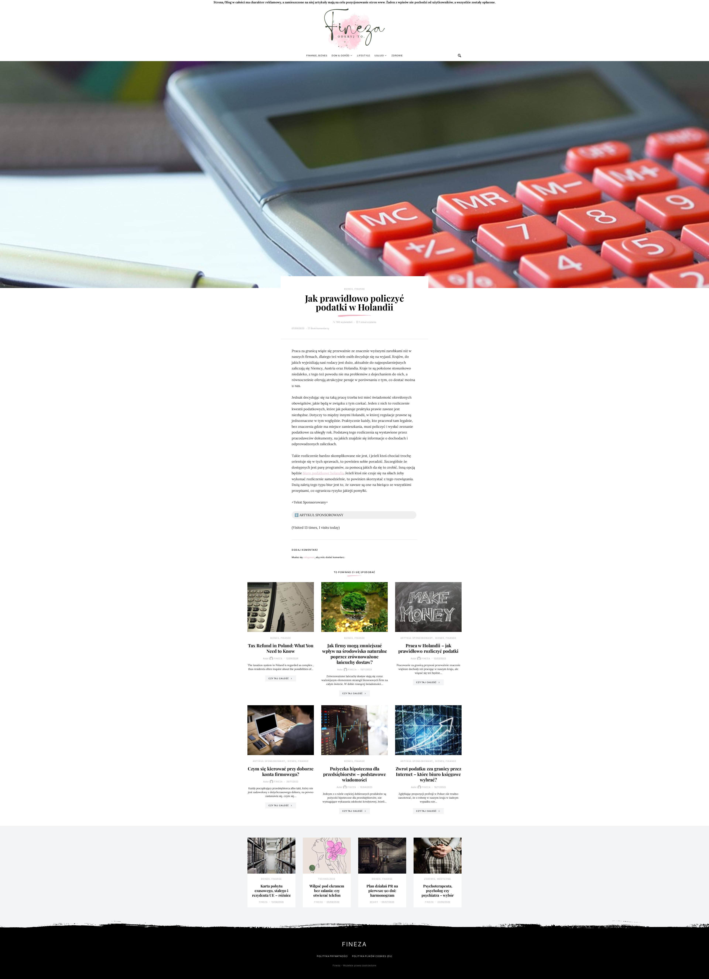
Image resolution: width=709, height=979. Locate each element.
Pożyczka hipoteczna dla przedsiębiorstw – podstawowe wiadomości (354, 774)
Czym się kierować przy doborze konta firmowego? (281, 771)
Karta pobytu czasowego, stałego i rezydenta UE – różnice (271, 890)
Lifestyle (363, 55)
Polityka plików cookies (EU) (372, 956)
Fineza (278, 658)
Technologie (326, 879)
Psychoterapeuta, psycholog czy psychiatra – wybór (438, 890)
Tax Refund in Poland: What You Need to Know (281, 648)
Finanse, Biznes (316, 55)
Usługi (379, 55)
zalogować (309, 557)
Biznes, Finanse (354, 289)
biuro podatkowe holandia (323, 473)
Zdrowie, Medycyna (437, 879)
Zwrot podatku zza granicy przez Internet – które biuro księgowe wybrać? (428, 774)
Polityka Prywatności (332, 956)
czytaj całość (278, 678)
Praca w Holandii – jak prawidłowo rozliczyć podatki (428, 648)
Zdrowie (397, 55)
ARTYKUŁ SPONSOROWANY (416, 638)
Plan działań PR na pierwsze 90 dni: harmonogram (382, 890)
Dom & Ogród (341, 55)
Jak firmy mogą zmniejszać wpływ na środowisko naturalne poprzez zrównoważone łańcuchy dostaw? (354, 653)
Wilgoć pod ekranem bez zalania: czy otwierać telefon (326, 890)
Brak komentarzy (320, 328)
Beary (374, 902)
